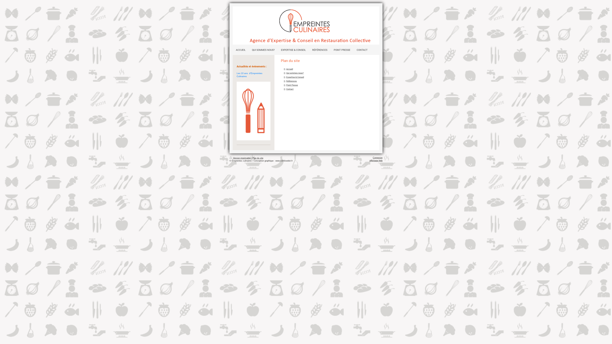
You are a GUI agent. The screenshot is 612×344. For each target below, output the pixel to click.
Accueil (289, 69)
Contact (290, 89)
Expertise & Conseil (295, 77)
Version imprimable (241, 158)
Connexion (377, 158)
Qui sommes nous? (295, 73)
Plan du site (257, 158)
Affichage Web (375, 160)
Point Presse (292, 85)
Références (291, 81)
